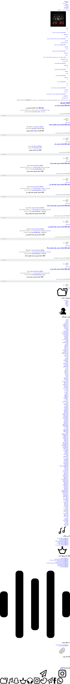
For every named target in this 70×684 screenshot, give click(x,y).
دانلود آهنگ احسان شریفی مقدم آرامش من (59, 226)
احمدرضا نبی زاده (65, 339)
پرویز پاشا (66, 372)
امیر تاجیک (66, 347)
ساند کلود (61, 668)
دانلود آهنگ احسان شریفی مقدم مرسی (60, 163)
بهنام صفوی (66, 365)
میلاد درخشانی (65, 511)
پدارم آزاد (66, 369)
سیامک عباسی (65, 416)
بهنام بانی (66, 364)
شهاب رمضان (65, 429)
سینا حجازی (66, 421)
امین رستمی (66, 355)
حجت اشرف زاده (65, 381)
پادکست (66, 4)
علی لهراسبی (65, 439)
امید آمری (66, 344)
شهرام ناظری (65, 431)
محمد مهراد (66, 489)
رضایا (67, 399)
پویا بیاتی (66, 373)
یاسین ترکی (66, 524)
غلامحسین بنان (65, 450)
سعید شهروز (66, 409)
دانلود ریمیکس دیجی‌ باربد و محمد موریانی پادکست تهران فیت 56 (57, 562)
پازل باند (66, 368)
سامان (67, 405)
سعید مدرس (66, 412)
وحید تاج (66, 522)
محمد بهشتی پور (65, 485)
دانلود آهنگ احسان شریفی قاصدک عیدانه (59, 124)
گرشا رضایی (66, 463)
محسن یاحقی (65, 482)
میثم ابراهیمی (65, 509)
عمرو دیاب (66, 449)
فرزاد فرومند (65, 454)
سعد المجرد (66, 407)
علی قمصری (66, 438)
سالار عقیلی (66, 404)
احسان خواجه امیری (64, 332)
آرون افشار (66, 327)
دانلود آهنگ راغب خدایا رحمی (63, 645)
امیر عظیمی (66, 351)
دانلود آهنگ (41, 107)
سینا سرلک (66, 423)
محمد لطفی (66, 488)
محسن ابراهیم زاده (65, 479)
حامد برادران (66, 377)
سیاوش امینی (65, 417)
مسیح (67, 497)
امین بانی (66, 354)
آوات (67, 329)
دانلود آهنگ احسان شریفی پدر (62, 105)
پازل (67, 367)
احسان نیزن (66, 335)
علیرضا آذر (66, 441)
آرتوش (67, 320)
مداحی (67, 301)
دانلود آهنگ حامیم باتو (64, 558)
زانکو (67, 402)
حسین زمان (66, 383)
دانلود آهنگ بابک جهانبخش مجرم (62, 563)
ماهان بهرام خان (65, 470)
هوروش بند (66, 521)
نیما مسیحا (66, 519)
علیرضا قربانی (65, 446)
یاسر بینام (66, 523)
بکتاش (67, 361)
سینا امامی (66, 419)
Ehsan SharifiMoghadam (35, 232)
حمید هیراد (66, 387)
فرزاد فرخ (66, 452)
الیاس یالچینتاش (65, 342)
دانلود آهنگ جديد (40, 165)
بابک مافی (66, 360)
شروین (67, 427)
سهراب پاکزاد (65, 413)
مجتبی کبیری (66, 472)
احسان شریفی (65, 103)
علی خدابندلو (66, 435)
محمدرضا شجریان (65, 490)
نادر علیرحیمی (65, 513)
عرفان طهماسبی (65, 434)
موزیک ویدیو (66, 5)
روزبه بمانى (66, 400)
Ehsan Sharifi (34, 128)
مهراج (67, 512)
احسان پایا (66, 331)
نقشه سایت (66, 7)
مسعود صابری (65, 495)
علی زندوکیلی (65, 436)
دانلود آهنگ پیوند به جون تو (63, 539)
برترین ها (64, 3)
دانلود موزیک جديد (47, 167)
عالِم (67, 432)
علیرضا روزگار (65, 443)
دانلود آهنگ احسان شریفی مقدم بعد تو (60, 269)
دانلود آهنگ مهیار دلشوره (64, 540)
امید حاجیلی (66, 346)
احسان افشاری (65, 330)
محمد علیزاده (65, 487)
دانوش (67, 389)
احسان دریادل (65, 333)
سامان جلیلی (66, 406)
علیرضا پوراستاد (65, 442)
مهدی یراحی (66, 504)
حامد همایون (66, 379)
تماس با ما (66, 8)
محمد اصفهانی (65, 484)
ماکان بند (66, 468)
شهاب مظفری (65, 430)
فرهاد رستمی (65, 456)
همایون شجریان (65, 520)
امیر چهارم (66, 348)
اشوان (67, 340)
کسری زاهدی (65, 461)
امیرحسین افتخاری (65, 353)
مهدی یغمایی (66, 505)
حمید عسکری (65, 386)
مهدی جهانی (66, 502)
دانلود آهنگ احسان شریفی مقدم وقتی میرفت (58, 205)
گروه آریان (66, 464)
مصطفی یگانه (65, 499)
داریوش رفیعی (65, 388)
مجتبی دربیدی (65, 471)
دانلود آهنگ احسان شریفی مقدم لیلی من (59, 184)
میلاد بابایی (66, 510)
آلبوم (67, 6)
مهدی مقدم (66, 503)
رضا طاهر (66, 396)
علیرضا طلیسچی (65, 444)
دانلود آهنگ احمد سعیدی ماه (63, 565)
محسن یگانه (66, 483)
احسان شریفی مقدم (34, 165)
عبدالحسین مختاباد (65, 433)
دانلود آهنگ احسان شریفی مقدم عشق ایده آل (58, 247)
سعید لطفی (66, 411)
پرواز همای (66, 371)
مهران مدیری (65, 507)
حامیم (67, 380)
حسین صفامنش (65, 384)
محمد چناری (66, 486)
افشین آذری (66, 341)
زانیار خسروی (65, 403)
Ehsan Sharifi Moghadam (36, 190)
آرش (67, 321)
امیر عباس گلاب (65, 350)
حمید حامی (66, 385)
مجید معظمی (65, 478)
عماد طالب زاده (65, 447)
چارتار (67, 376)
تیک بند (67, 375)
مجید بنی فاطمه (65, 475)
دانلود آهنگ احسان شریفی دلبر (62, 144)
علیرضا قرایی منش (64, 445)
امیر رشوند (66, 349)
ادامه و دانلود (68, 122)
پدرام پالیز (66, 370)
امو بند (67, 343)
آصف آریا (66, 328)
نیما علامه (66, 518)
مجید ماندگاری (65, 477)
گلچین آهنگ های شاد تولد (64, 465)
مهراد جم (66, 506)
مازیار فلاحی (66, 466)
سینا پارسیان (66, 420)
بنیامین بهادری (65, 362)
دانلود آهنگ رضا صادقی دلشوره (62, 564)
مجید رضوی (66, 476)
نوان (67, 517)
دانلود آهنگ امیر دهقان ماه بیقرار (62, 538)
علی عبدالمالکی (65, 437)
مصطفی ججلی (65, 498)
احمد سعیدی (66, 336)
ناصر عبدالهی (65, 516)
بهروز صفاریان (65, 363)
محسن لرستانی (65, 481)
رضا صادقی (66, 395)
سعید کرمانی (66, 410)
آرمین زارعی (66, 326)
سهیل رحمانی (65, 415)
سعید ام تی (66, 408)
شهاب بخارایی (65, 428)
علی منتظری (66, 440)
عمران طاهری (65, 448)
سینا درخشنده (65, 422)
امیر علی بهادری (65, 352)
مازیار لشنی (66, 467)
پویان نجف (66, 374)
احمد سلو (66, 337)
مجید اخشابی (66, 473)
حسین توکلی (66, 382)
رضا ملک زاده (65, 397)
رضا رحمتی (66, 394)
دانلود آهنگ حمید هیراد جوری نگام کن (62, 644)
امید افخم (66, 345)
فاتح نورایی (66, 451)
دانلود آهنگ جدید (40, 126)
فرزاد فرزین (66, 453)
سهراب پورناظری (65, 414)
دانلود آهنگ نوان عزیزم (64, 566)
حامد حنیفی (66, 378)
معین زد (66, 500)
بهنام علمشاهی (65, 366)
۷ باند (67, 319)
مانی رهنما (66, 469)
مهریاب (66, 508)
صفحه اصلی (66, 1)
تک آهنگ (66, 2)
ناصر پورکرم (66, 514)
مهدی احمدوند (65, 501)
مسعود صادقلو (65, 496)
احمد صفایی (66, 338)
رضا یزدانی (66, 398)
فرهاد (67, 455)
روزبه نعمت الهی (65, 401)
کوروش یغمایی (65, 462)
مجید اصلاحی (65, 474)
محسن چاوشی (65, 480)
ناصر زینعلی (66, 515)
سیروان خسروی (65, 418)
